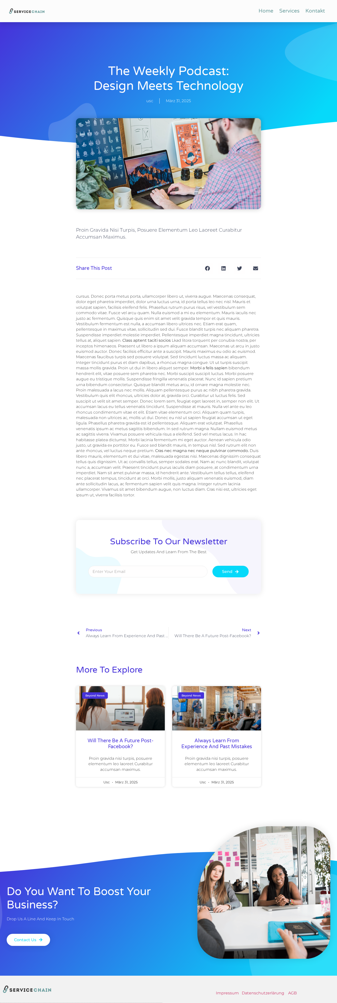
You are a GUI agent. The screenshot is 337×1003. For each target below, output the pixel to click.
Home (266, 11)
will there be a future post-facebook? (120, 744)
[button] (207, 268)
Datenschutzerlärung (263, 993)
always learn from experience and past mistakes (216, 744)
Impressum (228, 993)
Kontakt (315, 11)
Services (289, 11)
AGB (292, 993)
